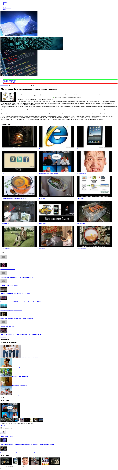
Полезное (5, 4)
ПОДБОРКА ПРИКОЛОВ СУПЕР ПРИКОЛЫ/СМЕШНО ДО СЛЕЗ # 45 (16, 318)
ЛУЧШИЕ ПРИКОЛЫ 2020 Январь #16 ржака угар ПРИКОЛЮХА (15, 293)
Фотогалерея (5, 5)
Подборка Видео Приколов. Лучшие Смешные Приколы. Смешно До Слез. (17, 277)
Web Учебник (6, 78)
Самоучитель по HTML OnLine (9, 80)
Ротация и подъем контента (6, 436)
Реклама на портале (7, 8)
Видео (4, 7)
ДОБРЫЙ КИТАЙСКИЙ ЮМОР (7, 269)
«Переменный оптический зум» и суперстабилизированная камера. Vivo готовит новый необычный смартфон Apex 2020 (27, 444)
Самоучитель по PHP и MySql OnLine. (11, 82)
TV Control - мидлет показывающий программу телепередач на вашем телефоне (18, 452)
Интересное (5, 3)
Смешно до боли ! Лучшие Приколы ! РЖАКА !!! (11, 310)
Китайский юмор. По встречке (7, 326)
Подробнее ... (3, 337)
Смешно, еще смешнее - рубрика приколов (10, 260)
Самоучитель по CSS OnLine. (9, 81)
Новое (4, 9)
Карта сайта (2, 425)
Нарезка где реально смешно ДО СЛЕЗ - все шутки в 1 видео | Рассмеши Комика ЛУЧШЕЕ (20, 301)
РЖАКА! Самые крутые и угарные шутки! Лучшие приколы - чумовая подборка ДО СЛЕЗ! (21, 334)
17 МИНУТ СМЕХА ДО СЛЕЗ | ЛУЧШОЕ (10, 285)
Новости (5, 2)
